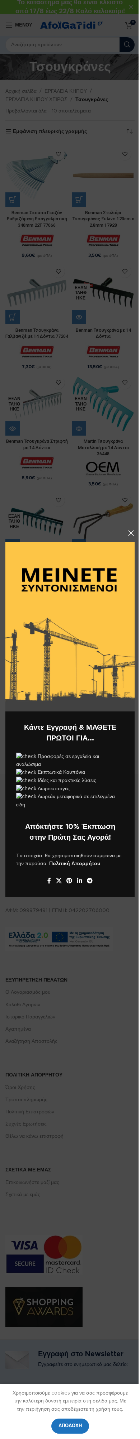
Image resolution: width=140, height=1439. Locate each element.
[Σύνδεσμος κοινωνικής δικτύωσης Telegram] (89, 880)
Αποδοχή (70, 1426)
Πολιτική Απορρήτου (74, 863)
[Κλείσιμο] (131, 533)
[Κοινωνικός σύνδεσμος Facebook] (49, 880)
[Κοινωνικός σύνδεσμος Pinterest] (69, 880)
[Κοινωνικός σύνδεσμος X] (58, 880)
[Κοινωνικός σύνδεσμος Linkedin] (79, 880)
